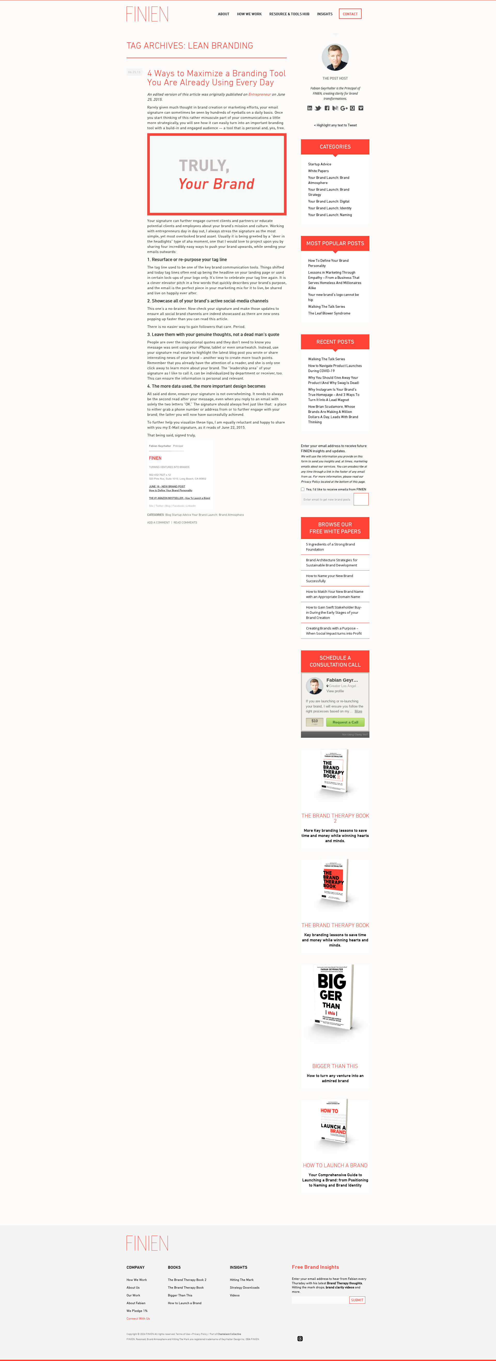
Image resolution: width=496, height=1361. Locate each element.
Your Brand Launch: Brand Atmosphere (218, 515)
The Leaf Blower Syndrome (329, 313)
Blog (168, 515)
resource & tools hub (289, 14)
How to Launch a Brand (185, 1303)
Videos (234, 1295)
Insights (324, 14)
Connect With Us (138, 1318)
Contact (350, 14)
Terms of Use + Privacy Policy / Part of (208, 1333)
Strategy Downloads (244, 1287)
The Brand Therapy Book (186, 1287)
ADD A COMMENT (158, 522)
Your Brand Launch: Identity (330, 208)
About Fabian (136, 1303)
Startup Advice (181, 515)
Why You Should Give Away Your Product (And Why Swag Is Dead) (333, 380)
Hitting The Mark (242, 1280)
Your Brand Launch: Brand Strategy (329, 192)
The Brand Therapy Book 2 (187, 1280)
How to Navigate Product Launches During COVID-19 (335, 368)
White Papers (318, 170)
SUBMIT (357, 1300)
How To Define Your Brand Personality (328, 263)
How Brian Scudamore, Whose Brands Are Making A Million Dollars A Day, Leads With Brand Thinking (333, 414)
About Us (133, 1287)
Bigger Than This (180, 1295)
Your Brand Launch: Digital (329, 201)
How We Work (137, 1280)
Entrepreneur (259, 94)
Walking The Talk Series (326, 306)
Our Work (133, 1295)
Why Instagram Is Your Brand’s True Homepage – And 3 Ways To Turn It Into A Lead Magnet (333, 394)
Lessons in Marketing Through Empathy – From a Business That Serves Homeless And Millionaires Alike (334, 280)
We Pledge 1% (137, 1311)
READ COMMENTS (185, 522)
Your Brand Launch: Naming (330, 214)
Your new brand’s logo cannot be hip (333, 297)
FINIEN (147, 13)
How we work (249, 14)
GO (361, 499)
